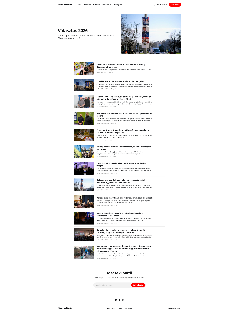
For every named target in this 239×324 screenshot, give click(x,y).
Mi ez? (79, 5)
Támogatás (118, 5)
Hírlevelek (87, 5)
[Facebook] (116, 300)
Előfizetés (96, 5)
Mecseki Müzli (65, 4)
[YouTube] (119, 300)
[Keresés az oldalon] (153, 4)
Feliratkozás (175, 5)
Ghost (179, 308)
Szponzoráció (107, 5)
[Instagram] (123, 300)
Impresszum (111, 308)
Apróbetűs (128, 308)
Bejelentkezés (162, 5)
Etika (120, 308)
